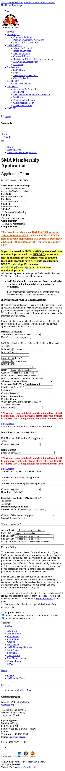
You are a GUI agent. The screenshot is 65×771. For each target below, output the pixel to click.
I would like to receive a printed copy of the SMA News (31, 615)
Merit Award (13, 650)
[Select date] (31, 367)
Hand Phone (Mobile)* (12, 492)
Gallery (10, 675)
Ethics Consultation (22, 105)
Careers (4, 685)
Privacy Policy (14, 661)
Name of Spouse (9, 352)
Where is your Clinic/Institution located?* (21, 402)
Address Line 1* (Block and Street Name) (21, 471)
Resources (18, 64)
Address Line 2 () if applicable (20, 477)
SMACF (11, 108)
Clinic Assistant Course (24, 102)
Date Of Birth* (8, 364)
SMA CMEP (14, 45)
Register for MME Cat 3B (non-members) (33, 59)
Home (10, 147)
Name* (16, 337)
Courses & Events (22, 56)
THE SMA (6, 625)
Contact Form (7, 704)
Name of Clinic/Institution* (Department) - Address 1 (26, 426)
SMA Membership (22, 83)
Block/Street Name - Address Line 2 (18, 432)
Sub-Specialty (8, 536)
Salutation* (6, 334)
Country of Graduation (12, 515)
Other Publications (22, 78)
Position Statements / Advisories (28, 40)
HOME (11, 31)
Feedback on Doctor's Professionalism (31, 94)
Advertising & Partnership (25, 89)
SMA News (19, 70)
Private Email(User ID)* (12, 387)
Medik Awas (19, 97)
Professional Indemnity (24, 100)
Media (4, 670)
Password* (6, 390)
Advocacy (13, 34)
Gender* (5, 372)
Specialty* (6, 533)
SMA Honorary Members (19, 647)
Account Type (14, 149)
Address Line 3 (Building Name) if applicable (23, 483)
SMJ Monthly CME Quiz (25, 75)
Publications (14, 67)
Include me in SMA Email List (19, 618)
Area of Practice (9, 530)
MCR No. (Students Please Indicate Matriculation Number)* (30, 343)
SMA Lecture (13, 655)
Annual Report (14, 633)
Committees (13, 636)
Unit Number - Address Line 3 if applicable (22, 438)
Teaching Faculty (21, 53)
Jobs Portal (18, 92)
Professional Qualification (23, 509)
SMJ (15, 72)
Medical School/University (14, 518)
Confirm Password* (10, 393)
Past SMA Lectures (16, 658)
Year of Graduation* (11, 524)
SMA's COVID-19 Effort (25, 42)
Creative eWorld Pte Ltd (24, 767)
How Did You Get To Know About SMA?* (22, 378)
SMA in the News (15, 678)
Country (5, 444)
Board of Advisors (22, 51)
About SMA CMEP (22, 48)
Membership (14, 81)
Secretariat (12, 652)
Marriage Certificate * (11, 358)
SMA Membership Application (22, 152)
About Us (12, 631)
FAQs (10, 663)
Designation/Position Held (13, 541)
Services (12, 86)
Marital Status (7, 375)
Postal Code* (7, 407)
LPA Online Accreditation (25, 61)
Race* (4, 369)
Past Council (13, 644)
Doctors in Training (22, 37)
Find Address (7, 423)
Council (11, 642)
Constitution (13, 639)
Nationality (6, 349)
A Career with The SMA (19, 690)
